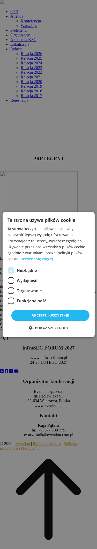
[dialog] (48, 274)
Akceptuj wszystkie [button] (50, 315)
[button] (49, 328)
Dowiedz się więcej (36, 258)
